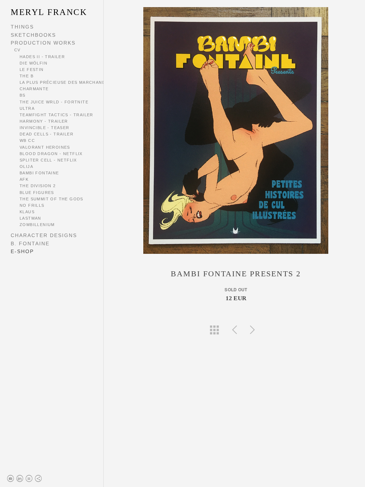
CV (17, 50)
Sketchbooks (33, 35)
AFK (24, 179)
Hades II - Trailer (42, 57)
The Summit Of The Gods (51, 199)
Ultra (27, 108)
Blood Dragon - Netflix (51, 154)
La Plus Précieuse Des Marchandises (68, 82)
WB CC (27, 140)
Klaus (27, 212)
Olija (26, 166)
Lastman (30, 218)
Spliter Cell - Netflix (48, 160)
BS (23, 95)
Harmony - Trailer (44, 121)
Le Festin (32, 69)
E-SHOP (22, 251)
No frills (32, 205)
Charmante (34, 89)
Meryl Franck (49, 12)
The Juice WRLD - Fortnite (54, 102)
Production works (43, 43)
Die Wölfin (33, 63)
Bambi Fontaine (39, 173)
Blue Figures (37, 192)
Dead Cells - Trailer (46, 134)
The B (27, 76)
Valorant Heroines (45, 147)
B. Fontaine (30, 243)
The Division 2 (38, 186)
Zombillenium (37, 224)
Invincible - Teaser (45, 127)
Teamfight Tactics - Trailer (56, 115)
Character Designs (44, 235)
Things (22, 27)
